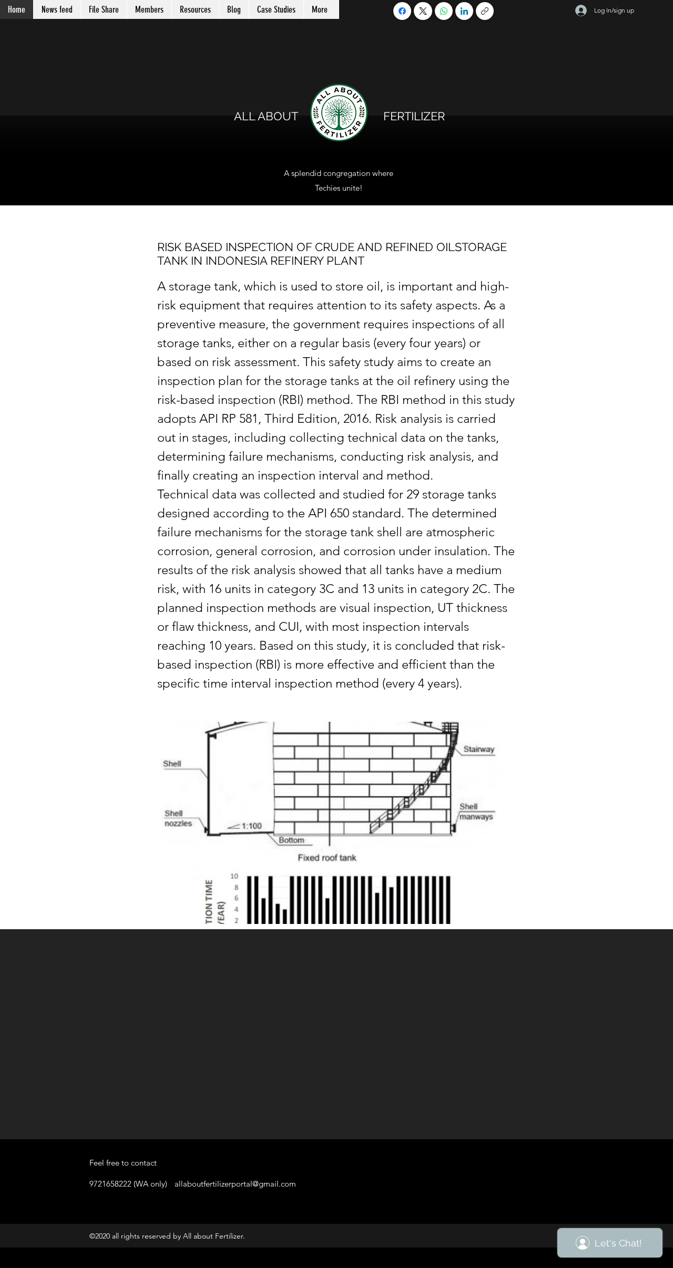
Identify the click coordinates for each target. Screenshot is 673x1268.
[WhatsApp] (444, 11)
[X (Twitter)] (423, 11)
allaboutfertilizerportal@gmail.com (235, 1184)
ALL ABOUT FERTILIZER (339, 116)
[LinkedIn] (464, 11)
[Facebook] (402, 11)
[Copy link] (485, 11)
